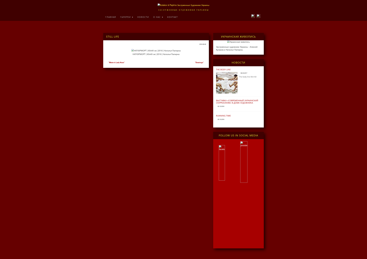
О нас (157, 17)
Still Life (112, 36)
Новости (143, 17)
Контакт (172, 17)
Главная (110, 17)
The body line (223, 69)
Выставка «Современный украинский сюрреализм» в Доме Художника (237, 101)
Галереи (126, 17)
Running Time (223, 115)
